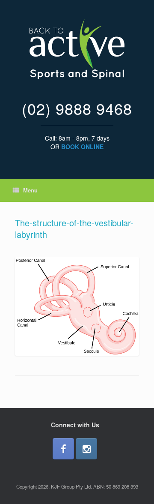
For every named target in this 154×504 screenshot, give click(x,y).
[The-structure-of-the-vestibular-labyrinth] (77, 353)
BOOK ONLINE (82, 146)
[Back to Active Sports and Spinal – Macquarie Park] (77, 49)
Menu (30, 190)
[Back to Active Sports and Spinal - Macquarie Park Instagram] (86, 448)
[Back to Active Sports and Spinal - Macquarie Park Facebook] (63, 448)
